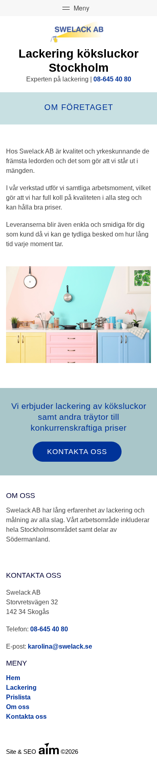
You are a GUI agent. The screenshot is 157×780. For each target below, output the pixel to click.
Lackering (21, 687)
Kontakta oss (26, 716)
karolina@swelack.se (60, 646)
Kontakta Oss (77, 452)
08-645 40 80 (112, 79)
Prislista (18, 697)
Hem (13, 677)
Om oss (17, 706)
